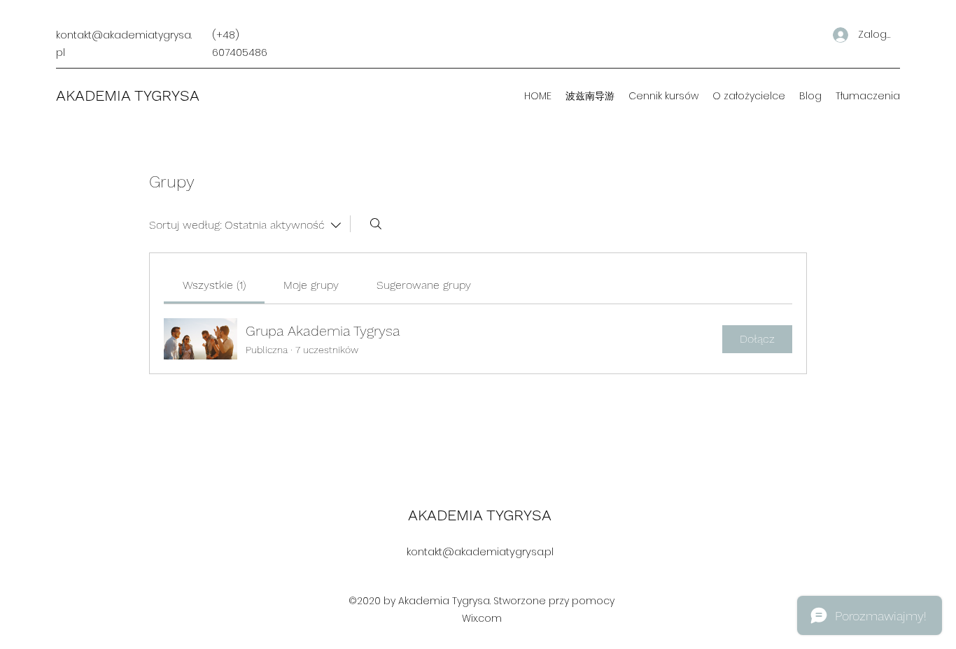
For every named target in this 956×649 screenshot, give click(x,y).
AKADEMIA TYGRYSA (127, 95)
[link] (214, 285)
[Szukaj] (375, 223)
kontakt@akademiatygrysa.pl (480, 551)
